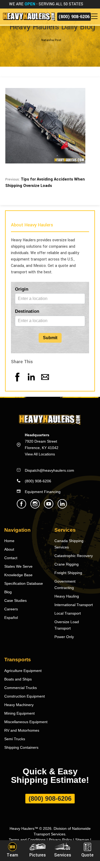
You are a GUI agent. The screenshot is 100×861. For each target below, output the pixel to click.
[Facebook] (17, 382)
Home (9, 541)
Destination (27, 311)
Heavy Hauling (66, 596)
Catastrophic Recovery (73, 556)
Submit (50, 337)
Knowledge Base (18, 575)
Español (11, 617)
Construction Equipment (24, 696)
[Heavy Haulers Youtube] (48, 507)
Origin (21, 289)
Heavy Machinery (19, 705)
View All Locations (40, 454)
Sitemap (82, 840)
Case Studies (15, 600)
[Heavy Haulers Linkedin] (62, 507)
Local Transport (67, 613)
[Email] (45, 382)
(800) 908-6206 (74, 17)
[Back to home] (28, 16)
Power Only (64, 637)
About (9, 549)
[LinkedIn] (31, 382)
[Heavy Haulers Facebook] (21, 507)
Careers (11, 609)
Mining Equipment (19, 713)
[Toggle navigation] (95, 16)
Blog (8, 592)
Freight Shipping (68, 573)
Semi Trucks (14, 739)
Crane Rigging (66, 564)
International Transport (73, 605)
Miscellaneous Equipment (25, 722)
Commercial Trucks (20, 688)
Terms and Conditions (27, 840)
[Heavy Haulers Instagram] (35, 507)
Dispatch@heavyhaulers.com (49, 470)
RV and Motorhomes (21, 730)
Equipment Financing (43, 492)
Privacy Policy (60, 840)
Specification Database (23, 583)
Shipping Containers (21, 747)
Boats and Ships (18, 679)
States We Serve (18, 566)
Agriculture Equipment (23, 670)
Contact (10, 558)
